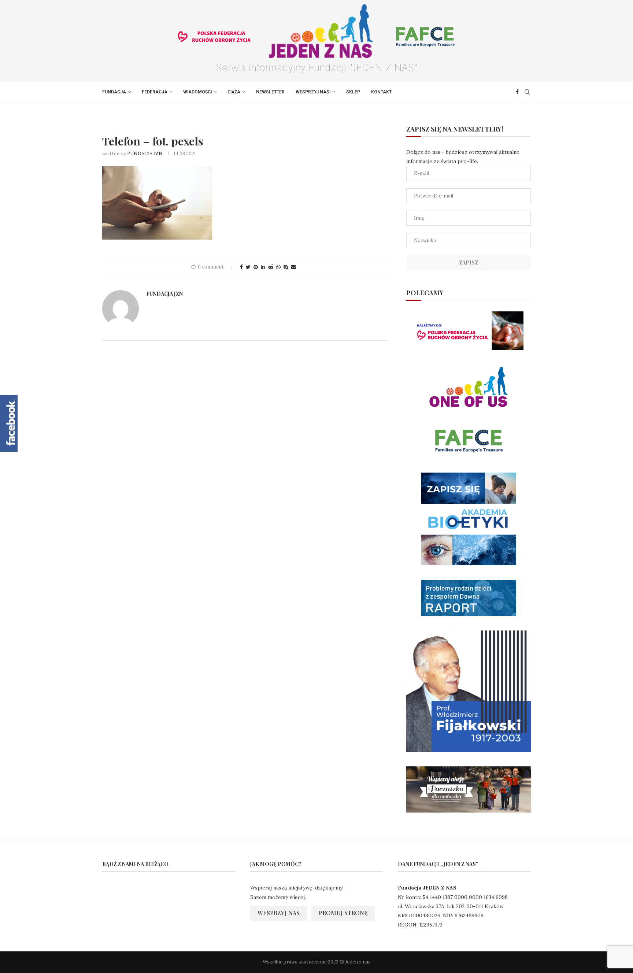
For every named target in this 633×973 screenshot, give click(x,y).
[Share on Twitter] (248, 267)
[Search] (527, 92)
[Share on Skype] (286, 267)
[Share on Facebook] (241, 267)
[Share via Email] (293, 267)
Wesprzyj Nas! (313, 92)
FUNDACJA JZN (145, 154)
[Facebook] (517, 92)
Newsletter (270, 92)
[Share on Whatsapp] (278, 267)
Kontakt (381, 92)
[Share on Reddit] (270, 267)
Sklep (353, 92)
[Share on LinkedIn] (263, 267)
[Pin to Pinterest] (255, 267)
